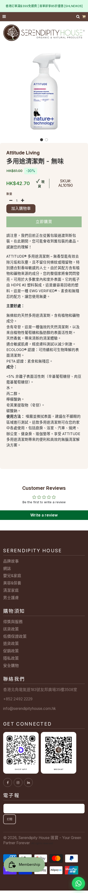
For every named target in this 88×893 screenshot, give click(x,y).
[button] (41, 139)
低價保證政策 (15, 636)
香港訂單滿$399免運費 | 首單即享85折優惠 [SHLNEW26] (44, 6)
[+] (22, 200)
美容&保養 (12, 583)
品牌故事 (11, 561)
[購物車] (83, 17)
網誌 (7, 568)
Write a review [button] (44, 515)
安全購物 (11, 665)
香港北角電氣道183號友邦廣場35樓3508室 (40, 689)
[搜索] (78, 16)
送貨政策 (11, 629)
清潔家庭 (11, 590)
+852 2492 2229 (18, 699)
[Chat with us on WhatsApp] (78, 883)
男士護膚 (11, 597)
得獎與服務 (13, 621)
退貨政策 (11, 643)
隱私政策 (11, 658)
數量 (9, 194)
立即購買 (44, 221)
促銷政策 (11, 651)
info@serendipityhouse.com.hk (29, 708)
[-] (11, 200)
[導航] (4, 17)
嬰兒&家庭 (12, 575)
